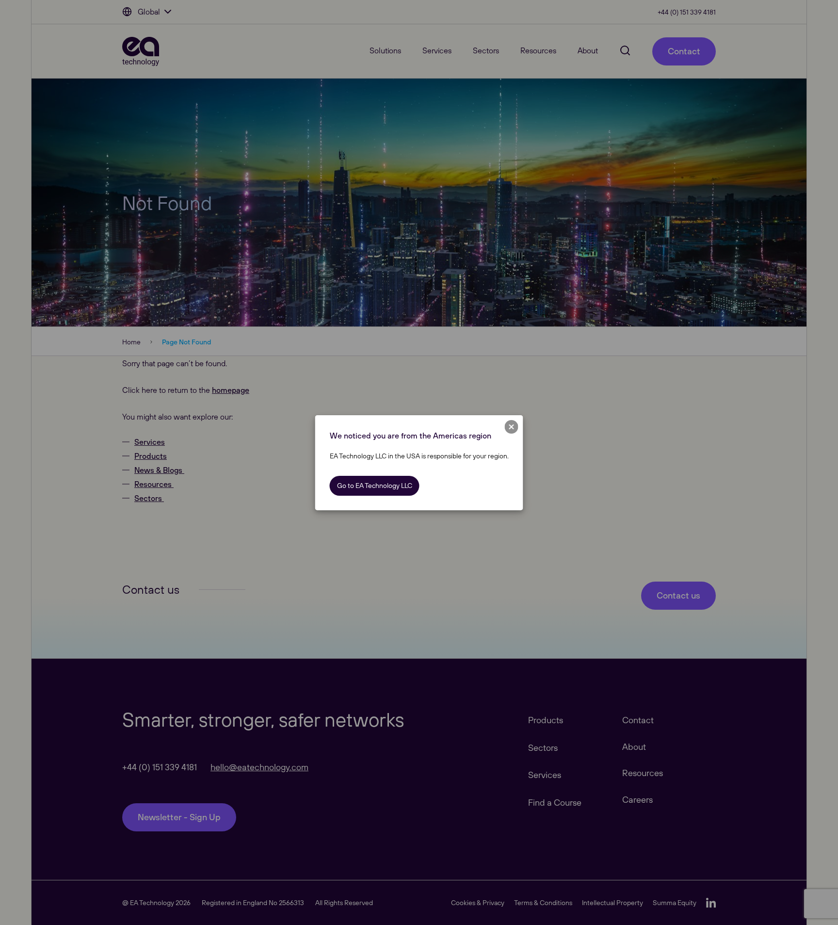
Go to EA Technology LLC (374, 485)
